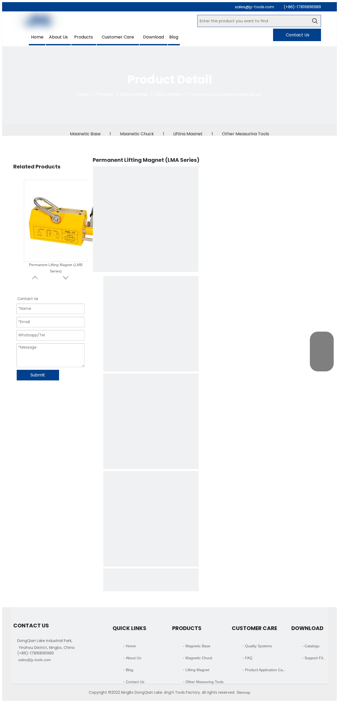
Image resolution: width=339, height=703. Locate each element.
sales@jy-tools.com (254, 7)
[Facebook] (16, 672)
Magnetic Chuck (137, 134)
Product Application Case (266, 670)
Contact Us (297, 35)
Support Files (316, 658)
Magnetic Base (85, 134)
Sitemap (243, 692)
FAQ (248, 658)
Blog (129, 670)
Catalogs (312, 646)
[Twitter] (34, 672)
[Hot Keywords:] (315, 21)
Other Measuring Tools (245, 134)
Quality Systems (258, 646)
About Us (133, 658)
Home (131, 646)
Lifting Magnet (188, 134)
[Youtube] (43, 672)
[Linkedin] (25, 672)
